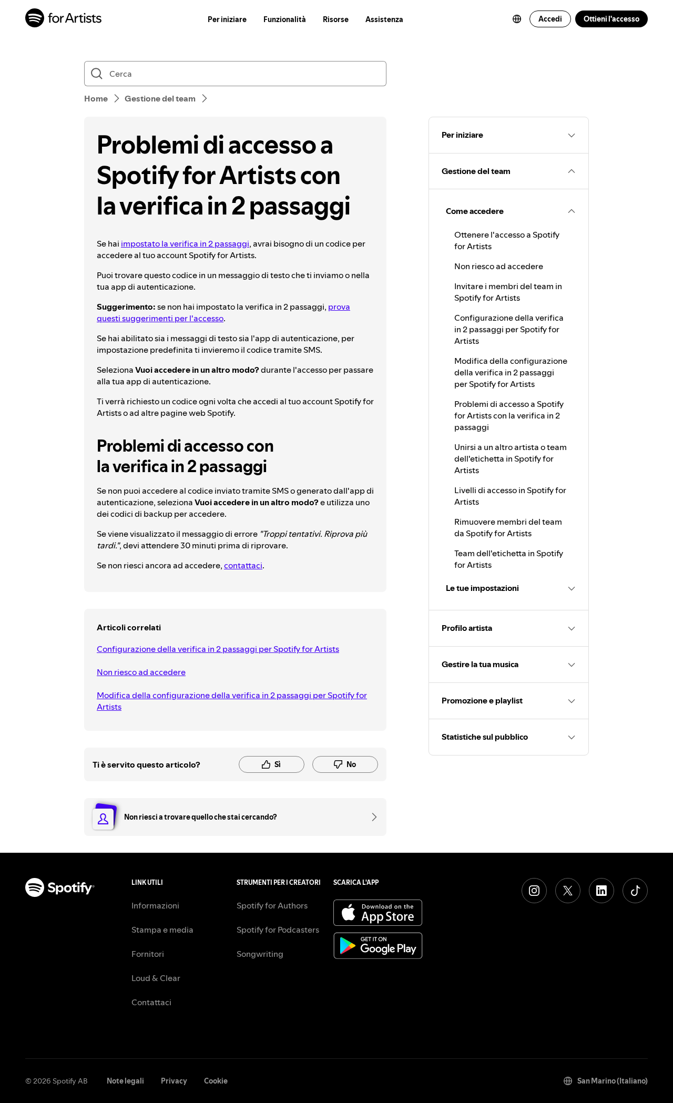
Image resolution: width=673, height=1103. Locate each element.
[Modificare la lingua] (516, 19)
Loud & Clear (155, 978)
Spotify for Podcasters (278, 929)
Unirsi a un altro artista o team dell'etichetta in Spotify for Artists (510, 458)
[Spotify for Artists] (64, 19)
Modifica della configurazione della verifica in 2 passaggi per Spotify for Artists (232, 700)
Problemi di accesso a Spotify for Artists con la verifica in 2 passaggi (509, 415)
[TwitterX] (567, 890)
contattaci (243, 565)
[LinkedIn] (601, 890)
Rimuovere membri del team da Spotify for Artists (508, 527)
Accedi (550, 19)
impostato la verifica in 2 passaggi (185, 243)
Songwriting (260, 953)
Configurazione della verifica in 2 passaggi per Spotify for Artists (218, 649)
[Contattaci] (370, 817)
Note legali (125, 1081)
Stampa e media (162, 929)
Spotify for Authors (272, 905)
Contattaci (151, 1002)
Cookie (216, 1081)
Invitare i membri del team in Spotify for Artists (508, 291)
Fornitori (147, 953)
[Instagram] (534, 890)
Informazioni (155, 905)
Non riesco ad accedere (141, 672)
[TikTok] (635, 890)
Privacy (174, 1081)
